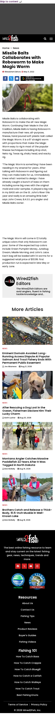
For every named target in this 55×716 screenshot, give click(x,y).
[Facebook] (18, 566)
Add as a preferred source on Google (33, 78)
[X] (24, 566)
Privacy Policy (39, 704)
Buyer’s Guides (27, 635)
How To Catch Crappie (27, 662)
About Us (27, 603)
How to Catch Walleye (27, 682)
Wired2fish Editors (27, 281)
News (16, 48)
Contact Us (27, 609)
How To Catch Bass (27, 656)
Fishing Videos (27, 641)
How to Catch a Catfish (27, 675)
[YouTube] (30, 566)
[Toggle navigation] (51, 38)
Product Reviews (27, 629)
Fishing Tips (27, 616)
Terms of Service (18, 704)
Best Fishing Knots (27, 695)
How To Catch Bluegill (27, 669)
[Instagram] (37, 566)
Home (5, 48)
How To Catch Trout (27, 688)
